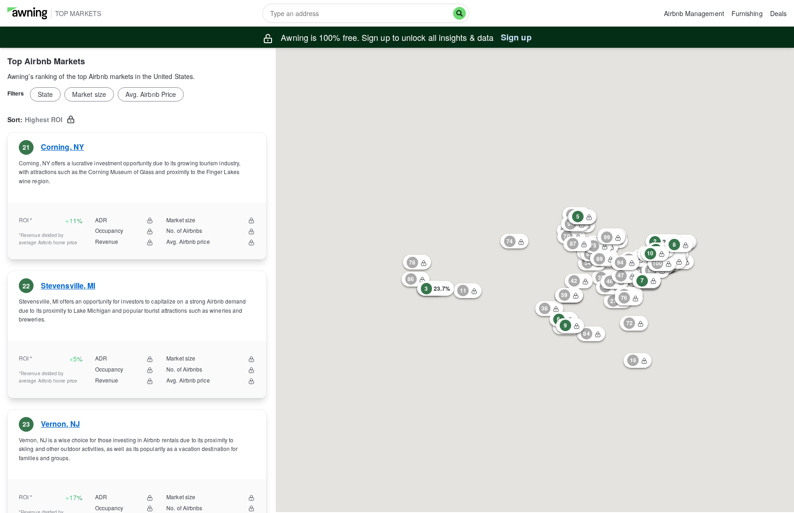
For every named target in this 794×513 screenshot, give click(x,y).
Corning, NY (62, 146)
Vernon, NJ (60, 424)
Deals (778, 13)
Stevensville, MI (68, 285)
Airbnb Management (694, 13)
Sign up (516, 37)
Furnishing (747, 13)
